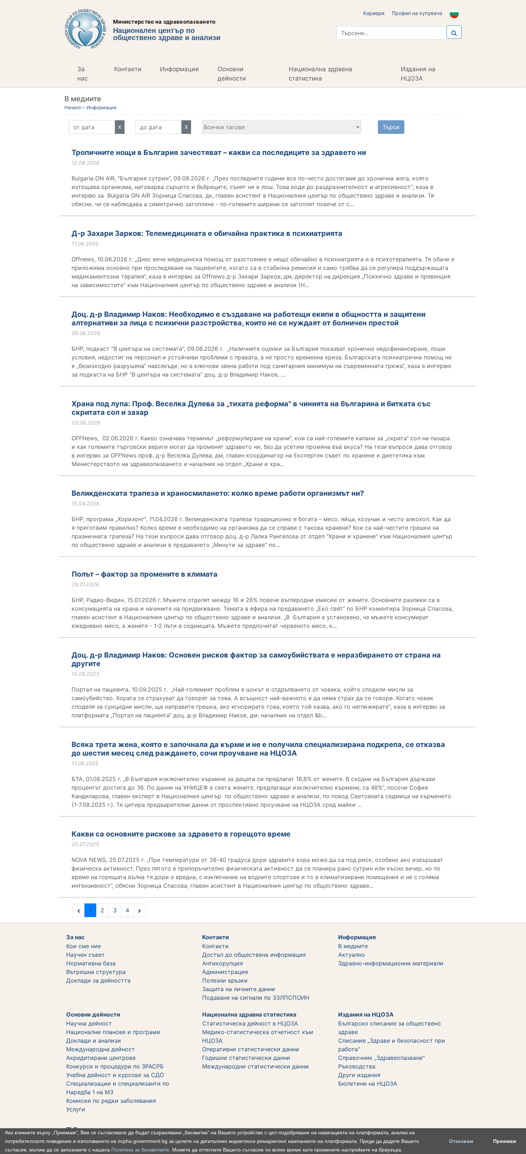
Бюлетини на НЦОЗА (367, 1083)
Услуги (75, 1109)
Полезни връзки (225, 980)
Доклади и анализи (93, 1040)
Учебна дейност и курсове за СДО (115, 1074)
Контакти (127, 69)
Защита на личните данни (238, 989)
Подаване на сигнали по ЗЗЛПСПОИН (256, 997)
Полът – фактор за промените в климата (145, 574)
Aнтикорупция (222, 963)
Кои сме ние (83, 946)
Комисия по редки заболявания (111, 1100)
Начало (72, 107)
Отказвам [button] (461, 1141)
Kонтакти (215, 946)
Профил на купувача (417, 13)
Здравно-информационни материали (390, 963)
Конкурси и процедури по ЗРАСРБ (115, 1066)
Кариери (373, 13)
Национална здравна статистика (320, 74)
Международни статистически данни (255, 1066)
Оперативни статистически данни (250, 1049)
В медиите (353, 946)
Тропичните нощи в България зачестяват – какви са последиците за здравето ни (219, 152)
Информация (179, 69)
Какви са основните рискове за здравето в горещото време (181, 834)
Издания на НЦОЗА (418, 74)
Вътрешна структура (96, 971)
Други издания (359, 1074)
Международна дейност (100, 1049)
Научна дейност (89, 1023)
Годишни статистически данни (246, 1057)
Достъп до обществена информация (254, 954)
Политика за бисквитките (140, 1150)
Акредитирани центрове (101, 1057)
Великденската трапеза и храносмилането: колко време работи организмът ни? (218, 493)
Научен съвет (85, 954)
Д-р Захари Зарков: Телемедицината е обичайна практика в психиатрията (207, 233)
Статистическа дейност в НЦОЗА (250, 1023)
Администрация (225, 971)
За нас (82, 74)
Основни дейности (232, 74)
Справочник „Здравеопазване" (381, 1057)
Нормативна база (91, 963)
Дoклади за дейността (98, 980)
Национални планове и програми (113, 1032)
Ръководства (356, 1066)
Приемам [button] (504, 1141)
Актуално (351, 954)
